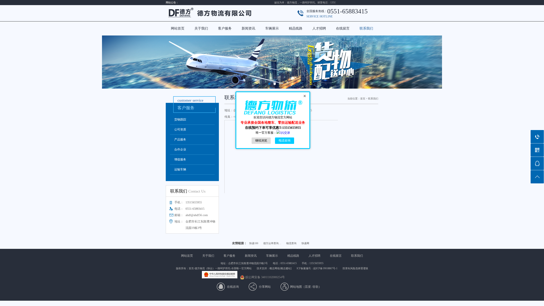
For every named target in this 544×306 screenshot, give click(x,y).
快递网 (305, 243)
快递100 (253, 243)
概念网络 (274, 268)
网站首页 (177, 28)
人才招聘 (319, 28)
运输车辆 (180, 169)
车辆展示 (272, 28)
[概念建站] (286, 268)
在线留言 (343, 28)
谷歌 (316, 286)
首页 (362, 98)
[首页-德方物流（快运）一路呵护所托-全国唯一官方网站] (219, 20)
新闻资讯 (248, 28)
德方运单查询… (272, 243)
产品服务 (180, 139)
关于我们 (201, 28)
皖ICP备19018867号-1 (325, 268)
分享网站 (265, 286)
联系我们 (366, 28)
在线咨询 (233, 286)
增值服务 (180, 159)
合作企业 (180, 149)
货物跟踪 (180, 119)
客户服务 (225, 28)
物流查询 (291, 243)
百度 (308, 286)
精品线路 (295, 28)
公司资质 (180, 129)
